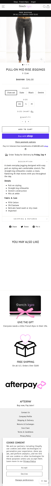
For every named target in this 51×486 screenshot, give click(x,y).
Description (25, 162)
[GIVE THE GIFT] (25, 306)
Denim (41, 92)
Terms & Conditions (25, 432)
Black (31, 92)
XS (19, 104)
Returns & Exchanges (25, 424)
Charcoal (11, 92)
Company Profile (25, 416)
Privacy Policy (29, 461)
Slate (21, 92)
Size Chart (25, 428)
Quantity (25, 117)
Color (25, 88)
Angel (33, 2)
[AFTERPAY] (25, 385)
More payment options (25, 142)
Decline (24, 474)
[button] (25, 111)
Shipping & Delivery (25, 420)
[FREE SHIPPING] (25, 346)
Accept (24, 467)
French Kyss (24, 2)
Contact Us (25, 412)
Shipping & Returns (25, 219)
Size (25, 100)
